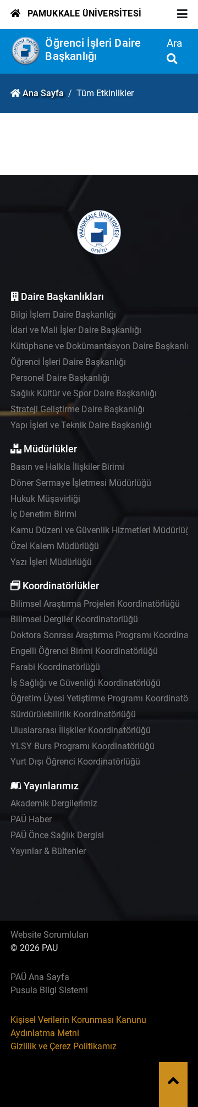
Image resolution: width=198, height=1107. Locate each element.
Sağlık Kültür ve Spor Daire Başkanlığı (83, 393)
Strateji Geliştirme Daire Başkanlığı (77, 409)
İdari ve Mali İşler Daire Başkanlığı (75, 330)
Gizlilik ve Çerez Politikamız (63, 1046)
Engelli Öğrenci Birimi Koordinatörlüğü (84, 651)
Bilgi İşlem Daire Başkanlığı (63, 314)
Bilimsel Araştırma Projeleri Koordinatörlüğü (95, 604)
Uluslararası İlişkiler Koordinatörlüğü (80, 730)
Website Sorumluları (49, 934)
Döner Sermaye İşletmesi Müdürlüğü (80, 483)
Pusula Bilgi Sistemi (49, 990)
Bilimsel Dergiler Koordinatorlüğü (74, 619)
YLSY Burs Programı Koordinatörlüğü (82, 746)
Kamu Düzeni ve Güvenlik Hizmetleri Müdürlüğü (102, 530)
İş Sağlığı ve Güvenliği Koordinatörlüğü (85, 683)
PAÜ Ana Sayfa (39, 977)
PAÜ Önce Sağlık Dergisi (57, 835)
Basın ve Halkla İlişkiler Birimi (67, 467)
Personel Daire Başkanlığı (59, 378)
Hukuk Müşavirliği (45, 499)
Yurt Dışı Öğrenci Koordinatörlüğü (75, 761)
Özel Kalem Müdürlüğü (54, 546)
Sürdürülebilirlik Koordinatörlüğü (73, 714)
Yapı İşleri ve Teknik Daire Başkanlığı (81, 425)
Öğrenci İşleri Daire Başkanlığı (93, 49)
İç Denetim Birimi (43, 514)
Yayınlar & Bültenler (48, 851)
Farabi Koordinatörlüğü (55, 667)
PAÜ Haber (31, 819)
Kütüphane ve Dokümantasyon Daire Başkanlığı (103, 346)
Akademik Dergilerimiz (53, 803)
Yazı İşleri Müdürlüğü (51, 562)
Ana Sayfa (43, 93)
